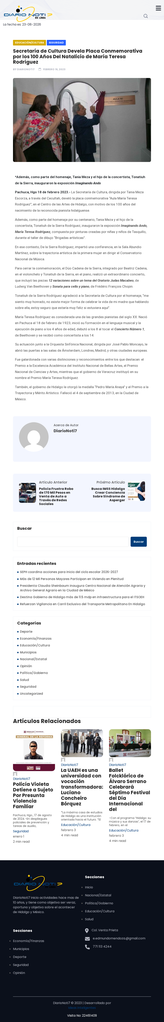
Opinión (26, 666)
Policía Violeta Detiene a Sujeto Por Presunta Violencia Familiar (33, 795)
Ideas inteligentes (82, 1007)
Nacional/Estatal (33, 659)
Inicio (89, 887)
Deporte (26, 631)
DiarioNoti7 (26, 69)
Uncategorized (31, 694)
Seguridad (56, 42)
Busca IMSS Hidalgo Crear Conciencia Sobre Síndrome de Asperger (108, 494)
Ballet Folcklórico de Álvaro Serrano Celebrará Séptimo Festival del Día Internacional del (129, 789)
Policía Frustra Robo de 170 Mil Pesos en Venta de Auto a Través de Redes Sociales (56, 496)
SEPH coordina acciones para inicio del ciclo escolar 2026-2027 (69, 572)
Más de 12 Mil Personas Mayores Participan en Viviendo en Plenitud (72, 579)
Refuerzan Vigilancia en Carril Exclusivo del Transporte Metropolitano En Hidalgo (82, 604)
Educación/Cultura (29, 42)
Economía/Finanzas (36, 638)
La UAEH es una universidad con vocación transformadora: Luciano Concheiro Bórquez (82, 787)
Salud (24, 680)
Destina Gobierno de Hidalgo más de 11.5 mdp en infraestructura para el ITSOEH (82, 597)
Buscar (24, 528)
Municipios (28, 652)
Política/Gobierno (34, 673)
